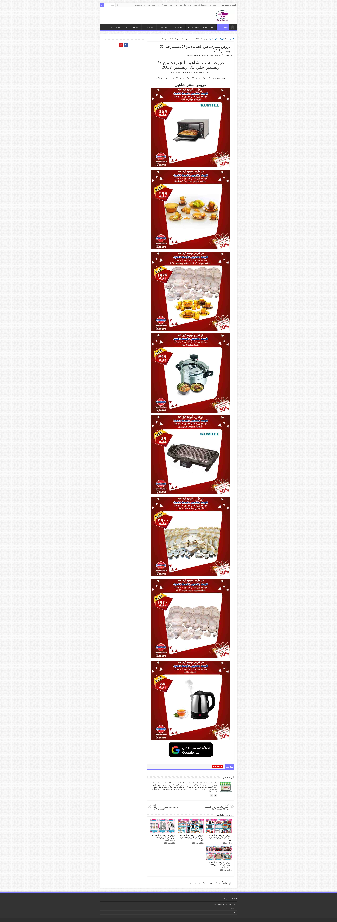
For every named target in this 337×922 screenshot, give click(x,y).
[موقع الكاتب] (215, 795)
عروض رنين (152, 5)
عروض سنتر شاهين (217, 39)
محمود (227, 55)
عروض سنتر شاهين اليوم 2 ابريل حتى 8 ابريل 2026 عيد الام (220, 837)
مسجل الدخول (204, 883)
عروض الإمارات (178, 27)
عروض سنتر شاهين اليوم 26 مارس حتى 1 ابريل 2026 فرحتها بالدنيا (163, 837)
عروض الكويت (193, 27)
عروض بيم (173, 5)
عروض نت (213, 5)
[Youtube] (118, 5)
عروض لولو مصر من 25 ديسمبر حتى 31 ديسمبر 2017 (216, 807)
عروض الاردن (122, 27)
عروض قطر (136, 27)
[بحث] (102, 5)
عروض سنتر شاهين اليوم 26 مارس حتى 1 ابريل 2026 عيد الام (192, 837)
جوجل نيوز (109, 27)
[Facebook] (120, 5)
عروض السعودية (209, 27)
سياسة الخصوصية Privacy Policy (225, 904)
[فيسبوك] (211, 795)
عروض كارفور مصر (200, 5)
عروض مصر (223, 27)
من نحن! (234, 908)
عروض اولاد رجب (185, 5)
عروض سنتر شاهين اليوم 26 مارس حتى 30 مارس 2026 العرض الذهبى (220, 864)
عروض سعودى (140, 5)
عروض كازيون (163, 5)
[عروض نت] (222, 15)
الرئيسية (229, 39)
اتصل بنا (234, 912)
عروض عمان (164, 27)
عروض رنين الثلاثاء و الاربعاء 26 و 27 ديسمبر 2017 (165, 807)
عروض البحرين (149, 27)
